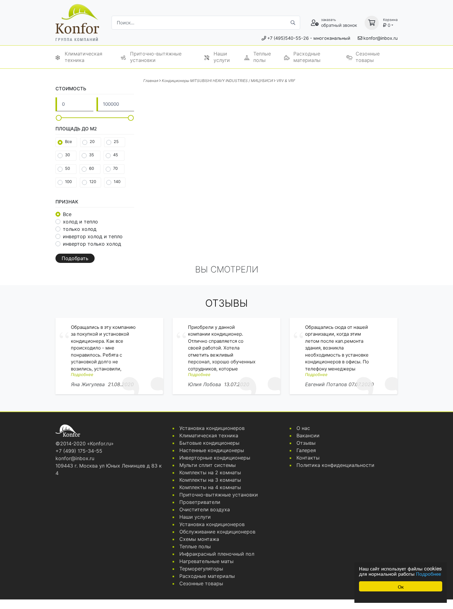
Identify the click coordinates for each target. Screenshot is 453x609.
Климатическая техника (83, 57)
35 (91, 154)
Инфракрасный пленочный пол (216, 554)
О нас (303, 428)
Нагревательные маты (206, 561)
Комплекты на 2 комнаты (210, 472)
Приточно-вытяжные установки (156, 57)
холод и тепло (80, 222)
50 (67, 168)
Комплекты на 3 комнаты (210, 480)
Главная (150, 80)
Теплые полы (262, 57)
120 (92, 181)
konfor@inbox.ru (380, 38)
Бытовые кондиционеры (209, 443)
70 (115, 168)
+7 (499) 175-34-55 (78, 451)
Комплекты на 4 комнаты (210, 487)
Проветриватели (199, 502)
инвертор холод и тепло (93, 236)
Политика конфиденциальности (335, 465)
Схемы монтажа (199, 539)
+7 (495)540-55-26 (288, 38)
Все (68, 141)
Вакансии (308, 435)
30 (67, 154)
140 (117, 181)
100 (68, 181)
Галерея (306, 450)
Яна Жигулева (88, 384)
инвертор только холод (92, 244)
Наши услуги (222, 57)
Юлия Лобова (204, 384)
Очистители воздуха (204, 509)
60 (91, 168)
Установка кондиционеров (212, 428)
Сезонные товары (368, 57)
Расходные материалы (306, 57)
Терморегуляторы (201, 569)
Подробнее (428, 573)
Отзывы (306, 443)
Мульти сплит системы (207, 465)
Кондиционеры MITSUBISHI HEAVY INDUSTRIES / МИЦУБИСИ (217, 80)
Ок (401, 586)
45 (115, 154)
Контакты (308, 458)
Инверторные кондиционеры (214, 458)
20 (92, 141)
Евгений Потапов (326, 384)
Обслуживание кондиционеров (217, 532)
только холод (79, 229)
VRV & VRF (285, 80)
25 (116, 141)
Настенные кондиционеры (211, 450)
